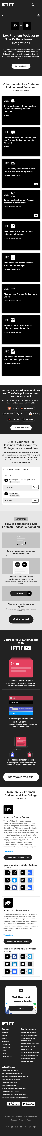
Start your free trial (21, 777)
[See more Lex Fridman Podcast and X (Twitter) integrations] (11, 872)
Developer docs (7, 1056)
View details (9, 487)
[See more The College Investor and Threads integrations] (26, 964)
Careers (19, 1116)
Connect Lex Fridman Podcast (18, 857)
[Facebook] (7, 1127)
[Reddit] (34, 1127)
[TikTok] (30, 1127)
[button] (38, 5)
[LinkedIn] (12, 1127)
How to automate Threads (10, 1091)
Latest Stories (8, 1067)
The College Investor (21, 39)
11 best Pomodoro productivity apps (14, 1088)
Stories (4, 1035)
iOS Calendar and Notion (29, 1035)
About (29, 1120)
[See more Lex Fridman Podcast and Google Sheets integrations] (11, 887)
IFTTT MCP (5, 1041)
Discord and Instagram (28, 1032)
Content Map (6, 1047)
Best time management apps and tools (15, 1076)
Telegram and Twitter (28, 1058)
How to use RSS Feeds (9, 1082)
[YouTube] (21, 1127)
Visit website (8, 851)
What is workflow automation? (12, 1079)
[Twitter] (25, 1127)
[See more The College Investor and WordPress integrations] (26, 971)
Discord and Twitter (27, 1061)
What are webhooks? (9, 1085)
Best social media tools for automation (15, 1097)
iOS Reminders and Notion (30, 1052)
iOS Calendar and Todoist (29, 1055)
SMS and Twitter (26, 1049)
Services (5, 1032)
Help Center (6, 1044)
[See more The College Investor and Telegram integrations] (26, 956)
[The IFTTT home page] (8, 5)
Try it (35, 487)
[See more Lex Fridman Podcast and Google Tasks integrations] (26, 880)
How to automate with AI (10, 1070)
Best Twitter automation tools (12, 1073)
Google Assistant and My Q (30, 1043)
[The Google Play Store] (28, 1104)
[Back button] (3, 15)
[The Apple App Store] (13, 1104)
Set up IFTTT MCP (21, 428)
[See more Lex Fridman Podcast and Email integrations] (26, 887)
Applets (4, 1038)
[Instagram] (16, 1127)
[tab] (4, 469)
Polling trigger (15, 482)
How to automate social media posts (14, 1094)
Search (4, 1050)
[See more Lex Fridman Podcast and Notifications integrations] (11, 880)
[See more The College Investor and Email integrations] (11, 971)
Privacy (21, 1120)
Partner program (30, 1116)
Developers (9, 1116)
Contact (14, 1120)
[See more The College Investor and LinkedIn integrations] (11, 964)
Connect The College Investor (18, 941)
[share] (39, 15)
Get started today (21, 66)
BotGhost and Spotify (28, 1046)
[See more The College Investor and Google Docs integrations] (11, 956)
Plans (4, 1053)
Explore (5, 1029)
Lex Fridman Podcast (19, 35)
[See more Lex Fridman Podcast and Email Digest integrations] (26, 872)
